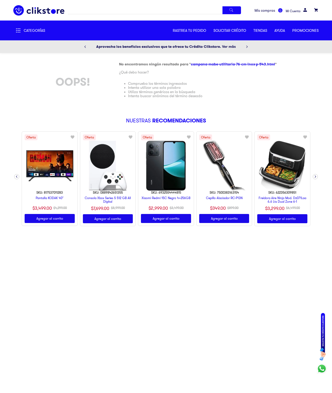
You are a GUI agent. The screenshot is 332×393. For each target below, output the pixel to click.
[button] (233, 30)
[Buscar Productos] (231, 10)
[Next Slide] (247, 47)
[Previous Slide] (85, 47)
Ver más (229, 46)
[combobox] (154, 10)
